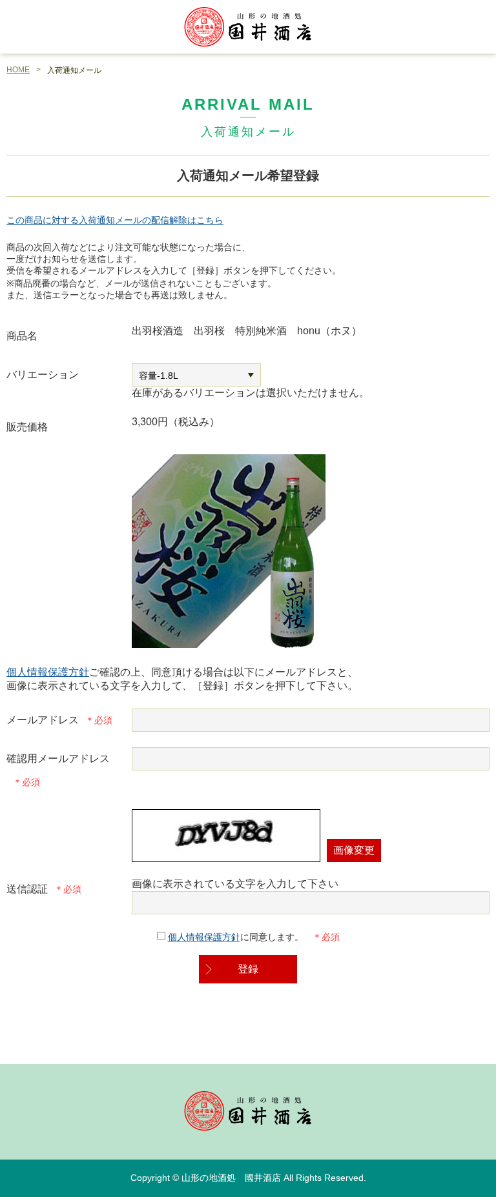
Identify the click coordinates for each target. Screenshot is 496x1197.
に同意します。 (237, 937)
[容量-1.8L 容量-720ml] (196, 375)
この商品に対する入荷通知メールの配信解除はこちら (114, 220)
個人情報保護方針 (47, 672)
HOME (18, 69)
